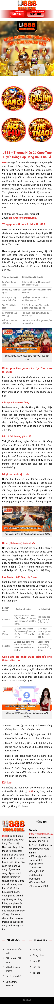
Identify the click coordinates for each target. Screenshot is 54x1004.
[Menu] (4, 5)
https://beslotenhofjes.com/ (22, 217)
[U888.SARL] (27, 5)
